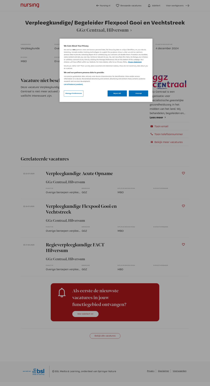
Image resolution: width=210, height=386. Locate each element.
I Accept (138, 93)
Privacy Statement (135, 62)
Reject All (117, 93)
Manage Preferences (73, 93)
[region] (106, 70)
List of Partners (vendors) (73, 84)
